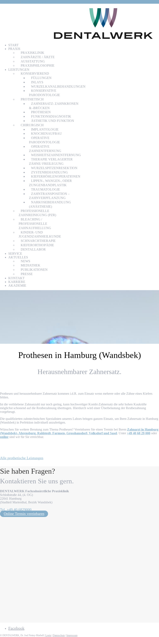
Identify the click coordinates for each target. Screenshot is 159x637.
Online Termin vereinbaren (24, 514)
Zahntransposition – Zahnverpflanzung (49, 196)
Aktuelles (18, 257)
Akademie (17, 285)
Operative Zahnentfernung (45, 149)
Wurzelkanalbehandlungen (58, 86)
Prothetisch (32, 99)
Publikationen (34, 269)
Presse (27, 274)
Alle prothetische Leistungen (21, 458)
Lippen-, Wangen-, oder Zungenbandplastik (50, 183)
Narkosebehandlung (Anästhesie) (50, 204)
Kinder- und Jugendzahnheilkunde (40, 234)
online (4, 437)
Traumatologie (45, 189)
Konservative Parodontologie (44, 93)
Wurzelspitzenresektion (54, 168)
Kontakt (16, 278)
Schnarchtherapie (38, 241)
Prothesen (41, 112)
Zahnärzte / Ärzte (38, 57)
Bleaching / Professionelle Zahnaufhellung (35, 224)
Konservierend (35, 73)
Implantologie (45, 129)
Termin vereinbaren (34, 2)
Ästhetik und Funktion (52, 120)
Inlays (37, 82)
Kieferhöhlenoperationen (55, 176)
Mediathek (30, 265)
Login (48, 635)
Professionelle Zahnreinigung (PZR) (37, 213)
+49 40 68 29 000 (138, 433)
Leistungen (18, 69)
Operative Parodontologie (44, 140)
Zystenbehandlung (49, 172)
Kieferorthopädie (37, 245)
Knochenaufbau (46, 133)
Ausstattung (33, 61)
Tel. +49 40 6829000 (15, 509)
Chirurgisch (32, 125)
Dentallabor (33, 249)
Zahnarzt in (79, 431)
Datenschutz (59, 635)
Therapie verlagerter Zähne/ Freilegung (51, 161)
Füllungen (41, 78)
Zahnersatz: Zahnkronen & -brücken (53, 106)
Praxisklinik (32, 52)
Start (13, 45)
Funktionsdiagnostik (51, 116)
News (25, 261)
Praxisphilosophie (37, 65)
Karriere (16, 282)
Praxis (14, 49)
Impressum (71, 635)
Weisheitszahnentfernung (56, 155)
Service (15, 253)
